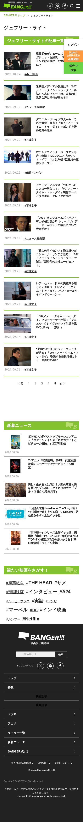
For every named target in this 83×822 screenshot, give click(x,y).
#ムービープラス (18, 601)
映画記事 (41, 696)
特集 (11, 687)
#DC (34, 610)
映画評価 (41, 705)
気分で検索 (73, 68)
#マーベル (17, 609)
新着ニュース (16, 742)
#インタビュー (41, 591)
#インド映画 (53, 609)
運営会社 (43, 763)
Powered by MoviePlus (40, 770)
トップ (12, 678)
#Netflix (31, 618)
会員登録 (73, 56)
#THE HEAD (39, 582)
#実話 (38, 600)
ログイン (73, 44)
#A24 (65, 591)
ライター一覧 (16, 732)
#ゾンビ (51, 601)
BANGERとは (18, 751)
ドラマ (12, 714)
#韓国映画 (15, 592)
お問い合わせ (62, 763)
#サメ (60, 582)
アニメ (12, 723)
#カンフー (13, 619)
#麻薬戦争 (15, 583)
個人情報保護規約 (21, 763)
